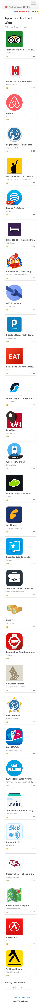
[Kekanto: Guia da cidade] (14, 546)
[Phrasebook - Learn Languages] (14, 261)
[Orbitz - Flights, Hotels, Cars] (14, 387)
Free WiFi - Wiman (15, 208)
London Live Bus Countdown (20, 651)
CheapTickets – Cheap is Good (21, 873)
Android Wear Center (19, 6)
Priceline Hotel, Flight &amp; (20, 334)
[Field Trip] (14, 609)
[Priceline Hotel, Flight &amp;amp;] (14, 324)
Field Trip (10, 620)
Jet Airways (12, 525)
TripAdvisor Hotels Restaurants (21, 49)
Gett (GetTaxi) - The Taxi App (20, 176)
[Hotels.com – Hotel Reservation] (14, 70)
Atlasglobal (11, 937)
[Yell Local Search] (14, 958)
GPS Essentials (13, 303)
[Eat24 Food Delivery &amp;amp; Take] (14, 356)
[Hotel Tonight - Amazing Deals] (14, 229)
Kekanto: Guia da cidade (18, 556)
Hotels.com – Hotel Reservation (21, 81)
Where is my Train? (15, 461)
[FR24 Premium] (14, 704)
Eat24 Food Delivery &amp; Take (22, 366)
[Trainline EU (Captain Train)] (14, 799)
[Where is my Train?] (14, 451)
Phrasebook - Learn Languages (21, 271)
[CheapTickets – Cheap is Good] (14, 863)
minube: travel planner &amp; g (21, 493)
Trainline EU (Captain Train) (19, 810)
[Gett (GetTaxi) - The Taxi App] (14, 165)
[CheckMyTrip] (14, 736)
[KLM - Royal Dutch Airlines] (14, 768)
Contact (23, 997)
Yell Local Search (14, 968)
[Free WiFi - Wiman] (14, 197)
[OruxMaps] (14, 419)
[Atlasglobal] (14, 926)
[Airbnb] (14, 102)
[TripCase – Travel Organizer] (14, 578)
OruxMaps (11, 430)
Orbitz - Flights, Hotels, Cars (20, 398)
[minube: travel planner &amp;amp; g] (14, 483)
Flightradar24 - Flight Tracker (20, 144)
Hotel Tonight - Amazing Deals (21, 239)
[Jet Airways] (14, 514)
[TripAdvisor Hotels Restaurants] (14, 39)
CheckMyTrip (12, 747)
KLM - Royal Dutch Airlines (19, 778)
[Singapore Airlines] (14, 673)
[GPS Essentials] (14, 292)
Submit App (17, 997)
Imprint (28, 997)
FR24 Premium (13, 715)
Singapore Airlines (15, 683)
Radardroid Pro (13, 842)
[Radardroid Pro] (14, 831)
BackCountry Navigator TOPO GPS (23, 905)
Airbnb (9, 113)
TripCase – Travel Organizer (19, 588)
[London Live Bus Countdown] (14, 641)
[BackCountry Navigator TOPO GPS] (14, 895)
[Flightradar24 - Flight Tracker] (14, 134)
